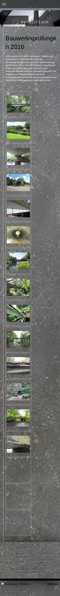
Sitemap (24, 584)
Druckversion (11, 584)
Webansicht (52, 584)
